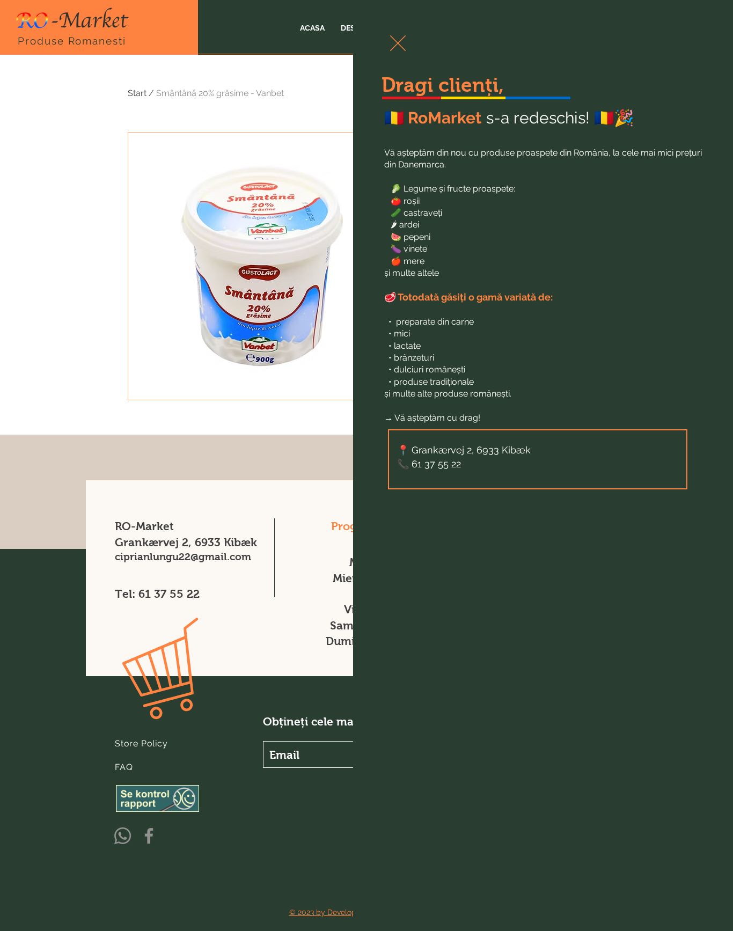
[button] (398, 43)
